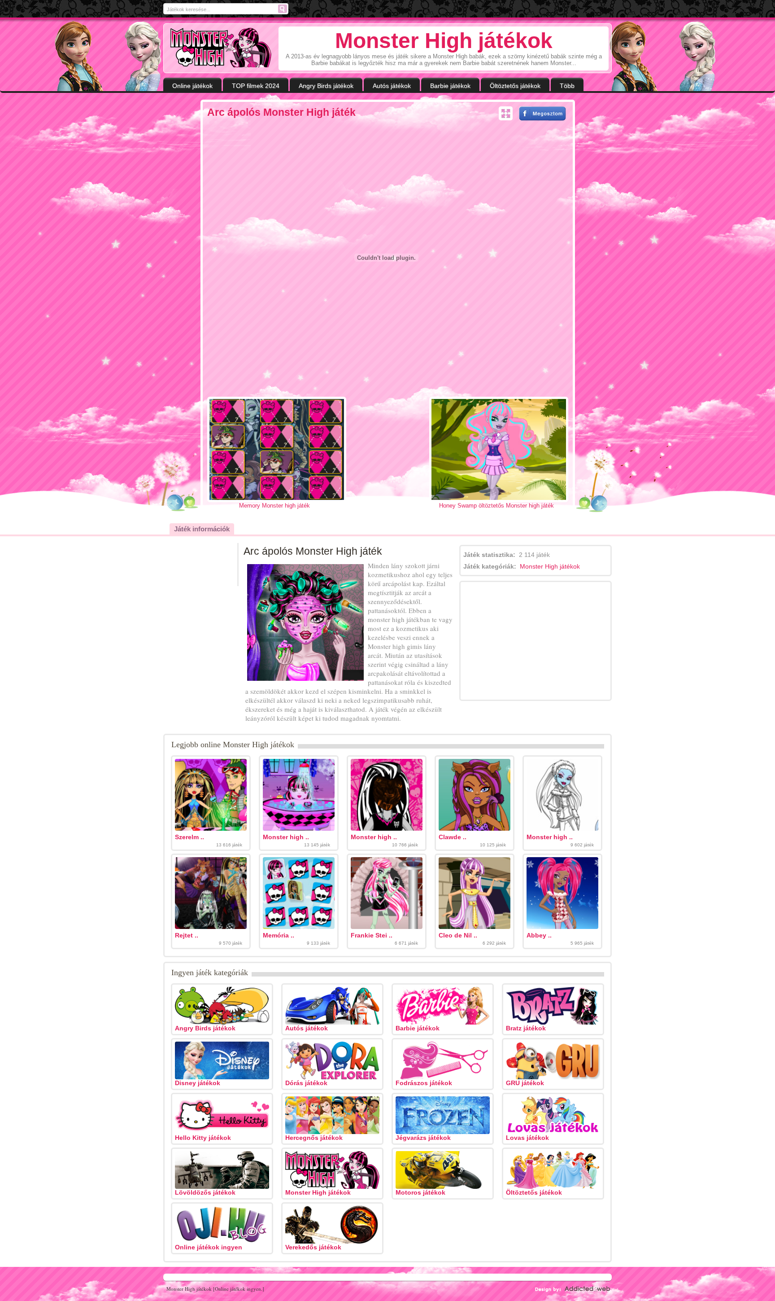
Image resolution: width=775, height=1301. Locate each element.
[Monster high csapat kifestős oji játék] (562, 828)
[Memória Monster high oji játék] (299, 926)
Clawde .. (452, 837)
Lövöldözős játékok (205, 1192)
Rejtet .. (186, 935)
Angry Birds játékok (326, 85)
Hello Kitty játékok (203, 1137)
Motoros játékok (420, 1192)
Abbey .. (539, 935)
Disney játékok (197, 1082)
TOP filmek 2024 (255, 85)
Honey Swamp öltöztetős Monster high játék (496, 505)
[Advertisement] (140, 241)
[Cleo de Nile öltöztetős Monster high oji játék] (474, 926)
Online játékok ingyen (208, 1247)
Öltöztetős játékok (515, 85)
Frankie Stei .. (371, 935)
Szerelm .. (189, 837)
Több (567, 85)
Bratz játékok (526, 1028)
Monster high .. (286, 837)
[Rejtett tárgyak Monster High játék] (211, 926)
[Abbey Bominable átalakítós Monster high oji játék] (562, 926)
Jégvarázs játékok (423, 1137)
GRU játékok (525, 1082)
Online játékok (192, 85)
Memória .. (278, 935)
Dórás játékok (306, 1082)
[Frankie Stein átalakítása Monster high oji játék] (386, 926)
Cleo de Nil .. (458, 935)
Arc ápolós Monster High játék (281, 112)
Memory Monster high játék (274, 505)
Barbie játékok (450, 85)
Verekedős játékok (313, 1247)
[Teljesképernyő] (506, 113)
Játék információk (202, 529)
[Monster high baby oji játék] (299, 828)
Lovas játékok (527, 1137)
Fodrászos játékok (424, 1082)
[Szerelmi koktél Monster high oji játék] (211, 828)
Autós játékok (392, 85)
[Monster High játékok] (220, 47)
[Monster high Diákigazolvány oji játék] (386, 828)
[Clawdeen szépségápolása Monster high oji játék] (474, 828)
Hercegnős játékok (314, 1137)
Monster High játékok (550, 566)
